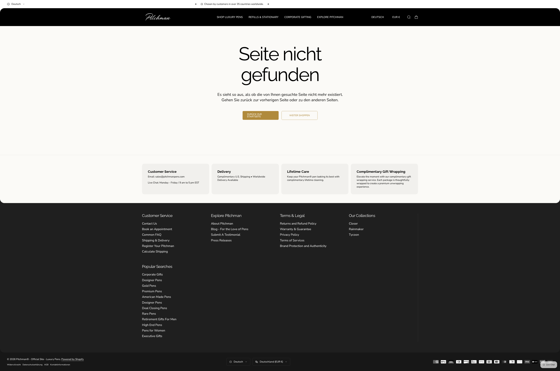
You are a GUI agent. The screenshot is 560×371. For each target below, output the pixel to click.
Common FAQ (151, 235)
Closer (353, 223)
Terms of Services (292, 240)
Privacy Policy (289, 235)
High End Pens (152, 325)
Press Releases (221, 240)
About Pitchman (222, 223)
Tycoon (354, 235)
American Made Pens (156, 297)
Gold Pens (149, 286)
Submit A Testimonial (225, 235)
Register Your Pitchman (158, 246)
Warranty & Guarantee (295, 229)
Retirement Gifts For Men (159, 319)
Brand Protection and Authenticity (303, 246)
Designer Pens (152, 280)
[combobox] (16, 4)
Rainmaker (356, 229)
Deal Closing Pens (154, 308)
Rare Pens (149, 314)
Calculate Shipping (155, 251)
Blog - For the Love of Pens (229, 229)
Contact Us (149, 223)
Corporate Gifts (152, 274)
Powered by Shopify (72, 359)
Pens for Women (153, 330)
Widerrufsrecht (14, 364)
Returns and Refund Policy (298, 223)
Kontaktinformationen (60, 364)
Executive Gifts (152, 336)
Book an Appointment (157, 229)
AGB (46, 364)
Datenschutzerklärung (32, 364)
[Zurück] (196, 4)
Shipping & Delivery (156, 240)
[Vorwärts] (268, 4)
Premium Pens (152, 291)
